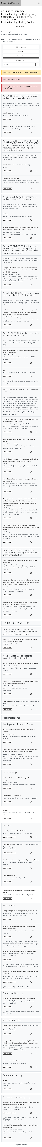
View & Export (20, 26)
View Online (7, 119)
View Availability (9, 837)
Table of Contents (20, 47)
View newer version (31, 72)
